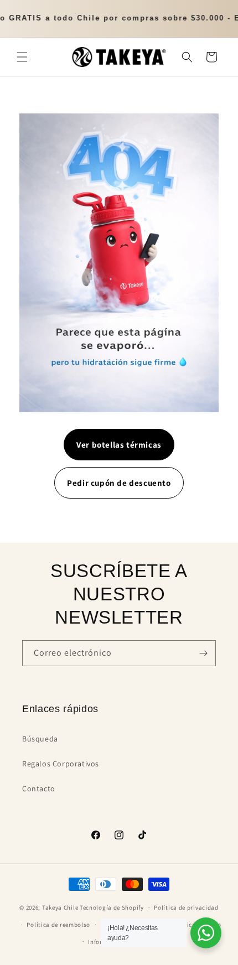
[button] (22, 57)
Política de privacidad (186, 907)
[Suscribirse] (203, 653)
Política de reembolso (58, 924)
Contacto (38, 788)
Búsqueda (40, 739)
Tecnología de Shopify (112, 907)
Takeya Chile (60, 907)
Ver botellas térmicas (119, 444)
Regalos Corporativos (60, 764)
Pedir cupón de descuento (118, 483)
